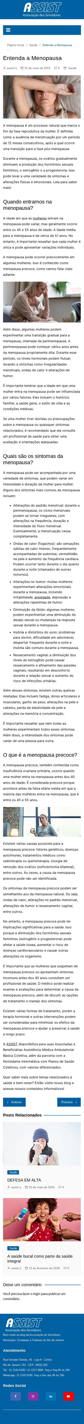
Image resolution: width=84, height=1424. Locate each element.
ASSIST (12, 1044)
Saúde (72, 68)
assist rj (12, 68)
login (36, 1294)
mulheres (40, 218)
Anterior (16, 1102)
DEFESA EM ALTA (24, 1180)
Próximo (67, 1102)
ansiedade (42, 597)
